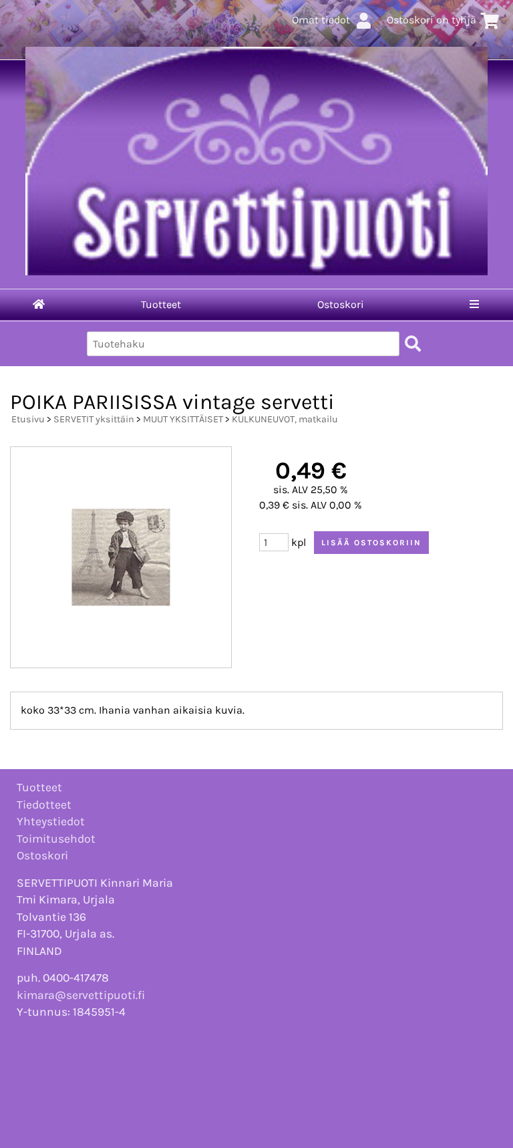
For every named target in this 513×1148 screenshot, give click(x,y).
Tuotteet (161, 304)
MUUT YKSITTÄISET (183, 419)
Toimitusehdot (56, 838)
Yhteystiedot (51, 821)
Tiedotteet (44, 804)
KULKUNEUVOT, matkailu (285, 419)
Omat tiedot (321, 19)
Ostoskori (340, 304)
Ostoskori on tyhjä (431, 19)
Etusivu (28, 419)
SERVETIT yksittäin (93, 419)
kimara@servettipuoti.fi (81, 995)
